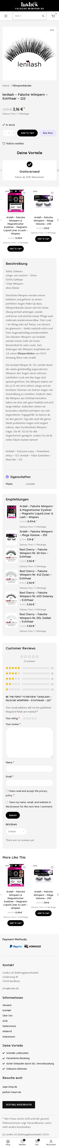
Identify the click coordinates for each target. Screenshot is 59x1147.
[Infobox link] (29, 170)
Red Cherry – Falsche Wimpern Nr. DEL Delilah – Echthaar (35, 618)
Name (10, 762)
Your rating (13, 718)
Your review (13, 724)
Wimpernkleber (26, 353)
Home (6, 85)
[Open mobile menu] (6, 16)
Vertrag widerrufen (19, 1104)
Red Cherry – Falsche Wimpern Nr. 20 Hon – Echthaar (34, 553)
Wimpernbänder (22, 85)
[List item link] (29, 1005)
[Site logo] (29, 5)
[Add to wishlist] (24, 193)
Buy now (48, 133)
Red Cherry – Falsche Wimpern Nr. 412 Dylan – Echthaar (36, 574)
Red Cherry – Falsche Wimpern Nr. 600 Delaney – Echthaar (36, 596)
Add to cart (27, 133)
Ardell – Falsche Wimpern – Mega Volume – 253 (43, 220)
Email (10, 776)
